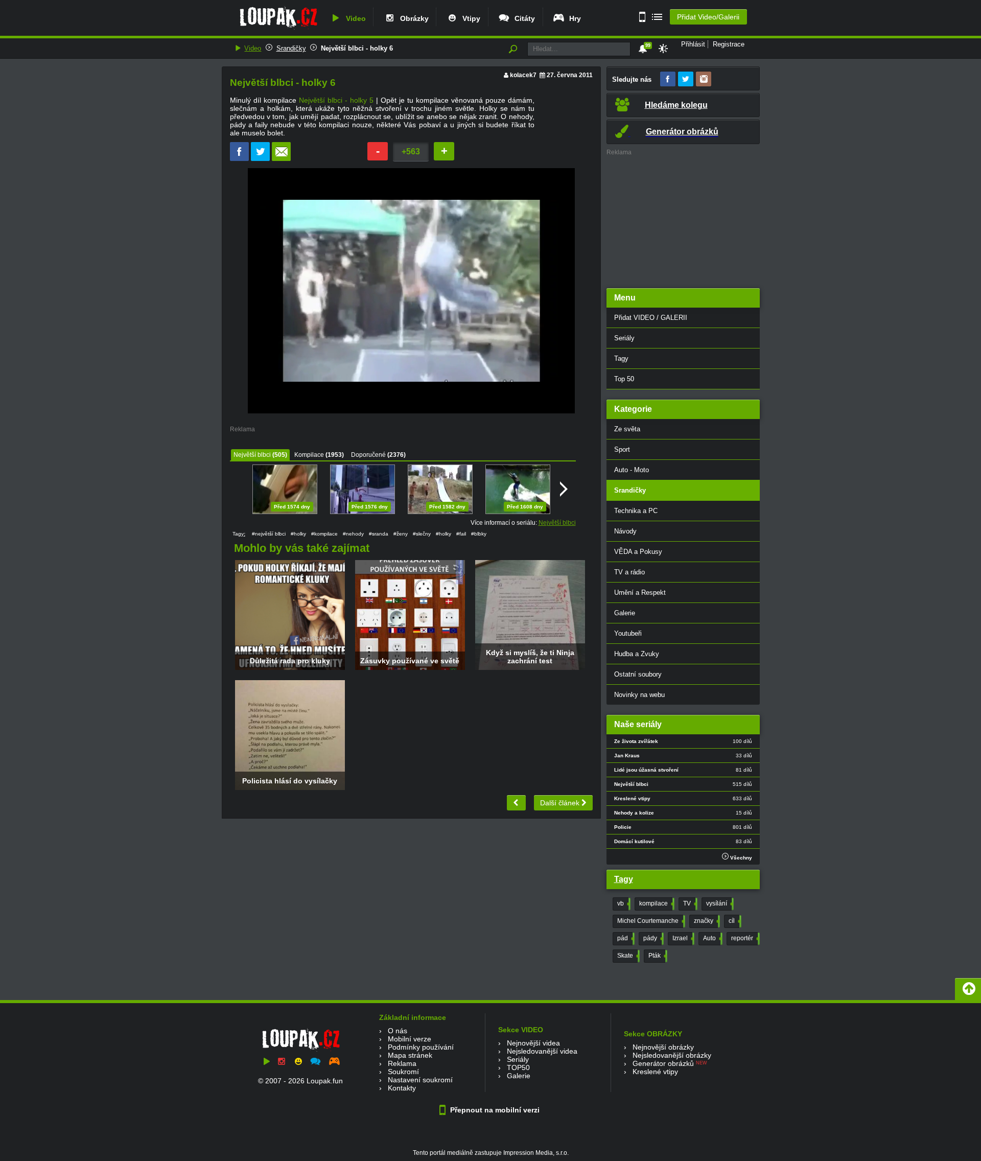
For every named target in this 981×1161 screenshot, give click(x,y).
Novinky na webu (639, 695)
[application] (411, 290)
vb (622, 903)
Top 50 (624, 379)
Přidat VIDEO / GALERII (650, 317)
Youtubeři (628, 633)
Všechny (740, 858)
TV (689, 903)
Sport (622, 449)
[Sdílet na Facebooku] (239, 158)
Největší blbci (252, 455)
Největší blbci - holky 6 (357, 48)
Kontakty (402, 1088)
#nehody (353, 534)
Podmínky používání (421, 1047)
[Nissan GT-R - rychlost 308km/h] (516, 803)
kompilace (655, 903)
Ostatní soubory (638, 674)
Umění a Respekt (640, 592)
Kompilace (309, 455)
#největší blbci (269, 534)
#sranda (378, 534)
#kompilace (324, 534)
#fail (461, 534)
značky (706, 920)
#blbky (478, 534)
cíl (734, 920)
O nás (397, 1031)
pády (652, 938)
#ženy (400, 534)
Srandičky (291, 48)
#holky (298, 534)
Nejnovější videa (533, 1043)
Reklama (402, 1063)
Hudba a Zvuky (636, 654)
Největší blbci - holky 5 (336, 100)
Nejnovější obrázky (663, 1047)
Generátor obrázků (663, 1063)
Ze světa (627, 429)
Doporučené (368, 455)
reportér (744, 938)
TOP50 (518, 1067)
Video (354, 18)
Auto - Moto (631, 470)
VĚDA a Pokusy (638, 551)
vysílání (719, 903)
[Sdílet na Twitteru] (260, 158)
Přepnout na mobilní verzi (494, 1110)
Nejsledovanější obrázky (672, 1055)
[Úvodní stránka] (278, 29)
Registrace (728, 44)
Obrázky (412, 18)
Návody (625, 531)
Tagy (621, 358)
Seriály (624, 338)
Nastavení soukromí (420, 1080)
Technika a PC (636, 511)
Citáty (522, 18)
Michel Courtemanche (650, 920)
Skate (627, 955)
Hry (573, 18)
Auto (711, 938)
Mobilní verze (409, 1039)
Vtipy (469, 18)
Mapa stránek (410, 1055)
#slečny (422, 534)
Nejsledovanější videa (542, 1051)
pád (625, 938)
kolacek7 (523, 75)
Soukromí (403, 1071)
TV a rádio (629, 572)
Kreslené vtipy (655, 1071)
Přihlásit (693, 44)
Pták (656, 955)
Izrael (682, 938)
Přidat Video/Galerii (708, 17)
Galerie (624, 613)
